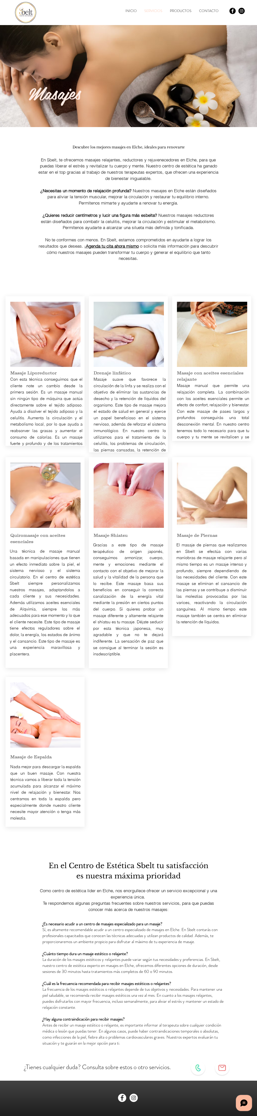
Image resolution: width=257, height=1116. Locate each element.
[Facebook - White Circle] (122, 1098)
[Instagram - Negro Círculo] (241, 11)
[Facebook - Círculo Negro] (232, 11)
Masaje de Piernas (197, 535)
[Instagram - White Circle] (134, 1098)
